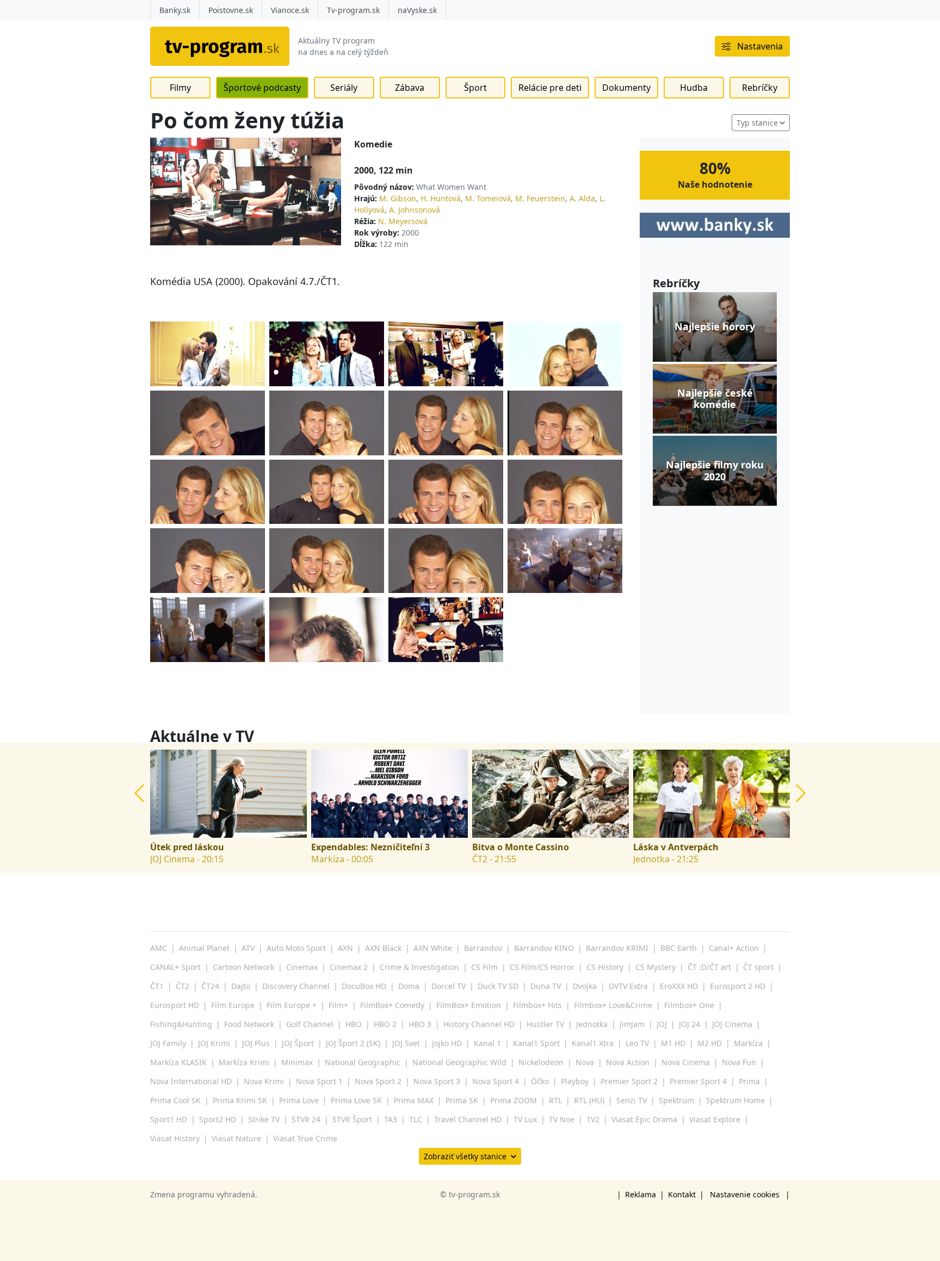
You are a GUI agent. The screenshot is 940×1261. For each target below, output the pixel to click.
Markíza (748, 1043)
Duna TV (545, 986)
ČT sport (758, 967)
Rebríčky (759, 88)
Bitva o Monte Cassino (520, 847)
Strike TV (264, 1119)
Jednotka (592, 1024)
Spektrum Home (735, 1100)
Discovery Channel (296, 986)
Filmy (180, 88)
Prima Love (299, 1100)
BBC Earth (678, 948)
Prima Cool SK (175, 1100)
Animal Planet (204, 948)
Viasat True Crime (305, 1138)
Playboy (575, 1081)
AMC (158, 948)
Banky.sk (174, 10)
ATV (248, 948)
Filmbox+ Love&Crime (613, 1005)
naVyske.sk (417, 10)
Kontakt (682, 1194)
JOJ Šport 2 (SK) (353, 1043)
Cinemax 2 (349, 967)
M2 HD (709, 1043)
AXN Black (383, 948)
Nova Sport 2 (378, 1081)
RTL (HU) (589, 1100)
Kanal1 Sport (536, 1043)
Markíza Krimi (244, 1062)
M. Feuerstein (540, 198)
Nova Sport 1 (319, 1081)
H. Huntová (440, 198)
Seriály (343, 88)
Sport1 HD (168, 1119)
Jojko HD (447, 1043)
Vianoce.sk (290, 10)
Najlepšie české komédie (715, 398)
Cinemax (302, 967)
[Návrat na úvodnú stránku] (219, 46)
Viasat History (175, 1138)
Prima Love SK (356, 1100)
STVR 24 (306, 1119)
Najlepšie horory (715, 327)
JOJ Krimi (214, 1043)
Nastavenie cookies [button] (745, 1194)
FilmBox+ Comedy (392, 1005)
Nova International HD (191, 1081)
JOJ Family (168, 1043)
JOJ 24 (689, 1024)
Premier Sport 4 (698, 1081)
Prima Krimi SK (240, 1100)
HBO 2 (385, 1024)
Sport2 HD (217, 1119)
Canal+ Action (734, 948)
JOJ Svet (406, 1043)
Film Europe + (292, 1005)
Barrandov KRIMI (617, 948)
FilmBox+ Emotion (468, 1005)
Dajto (240, 986)
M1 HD (673, 1043)
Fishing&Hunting (181, 1024)
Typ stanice (757, 123)
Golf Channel (309, 1024)
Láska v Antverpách (676, 847)
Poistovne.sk (230, 10)
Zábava (409, 88)
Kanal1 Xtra (593, 1043)
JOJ (662, 1024)
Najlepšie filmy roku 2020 (715, 471)
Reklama (640, 1194)
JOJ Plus (256, 1043)
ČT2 (182, 986)
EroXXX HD (679, 986)
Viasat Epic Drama (644, 1119)
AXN (345, 948)
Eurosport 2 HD (737, 986)
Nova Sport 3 (436, 1081)
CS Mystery (655, 967)
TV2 (592, 1119)
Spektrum (676, 1100)
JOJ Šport (298, 1043)
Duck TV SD (498, 986)
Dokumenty (626, 88)
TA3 (390, 1119)
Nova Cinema (685, 1062)
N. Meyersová (403, 221)
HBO (353, 1024)
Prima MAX (414, 1100)
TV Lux (525, 1119)
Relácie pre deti (550, 88)
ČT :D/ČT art (709, 967)
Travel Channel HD (468, 1119)
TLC (415, 1119)
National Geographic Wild (459, 1062)
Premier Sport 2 (629, 1081)
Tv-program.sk (353, 10)
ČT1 (157, 986)
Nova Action (628, 1062)
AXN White (432, 948)
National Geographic (362, 1062)
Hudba (694, 88)
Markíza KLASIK (178, 1062)
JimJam (632, 1024)
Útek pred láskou (187, 847)
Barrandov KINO (544, 948)
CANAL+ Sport (175, 967)
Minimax (297, 1062)
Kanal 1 (487, 1043)
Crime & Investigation (419, 967)
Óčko (540, 1081)
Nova (585, 1062)
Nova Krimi (264, 1081)
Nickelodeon (541, 1062)
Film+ (338, 1005)
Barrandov (483, 948)
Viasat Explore (714, 1119)
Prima (749, 1081)
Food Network (249, 1024)
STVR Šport (352, 1119)
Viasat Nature (236, 1138)
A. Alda (582, 198)
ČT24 (210, 986)
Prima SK (462, 1100)
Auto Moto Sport (296, 948)
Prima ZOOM (513, 1100)
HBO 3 (420, 1024)
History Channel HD (479, 1024)
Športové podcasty (262, 88)
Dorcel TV (448, 986)
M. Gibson (397, 198)
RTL (555, 1100)
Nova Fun (739, 1062)
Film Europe (233, 1005)
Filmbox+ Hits (537, 1005)
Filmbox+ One (689, 1005)
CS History (604, 967)
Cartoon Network (243, 967)
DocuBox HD (364, 986)
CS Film (484, 967)
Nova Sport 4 (495, 1081)
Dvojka (585, 986)
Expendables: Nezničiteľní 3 (370, 847)
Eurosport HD (174, 1005)
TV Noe (561, 1119)
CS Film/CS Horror (542, 967)
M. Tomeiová (488, 198)
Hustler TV (545, 1024)
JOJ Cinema (732, 1024)
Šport (475, 88)
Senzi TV (631, 1100)
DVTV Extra (628, 986)
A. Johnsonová (414, 210)
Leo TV (637, 1043)
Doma (408, 986)
